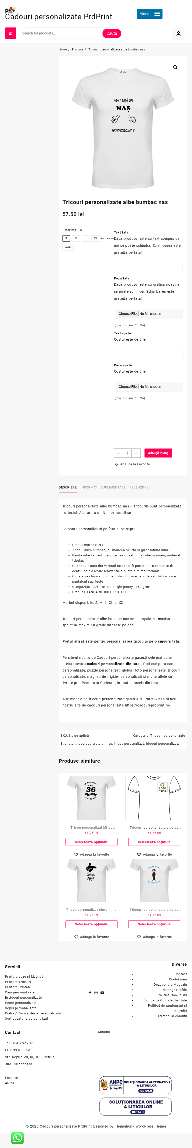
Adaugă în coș (158, 453)
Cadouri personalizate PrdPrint (58, 16)
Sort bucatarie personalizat (26, 1018)
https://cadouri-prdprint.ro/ (148, 705)
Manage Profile (175, 990)
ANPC (9, 1083)
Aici (139, 699)
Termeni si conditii (172, 1016)
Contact (180, 974)
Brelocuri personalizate (23, 997)
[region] (65, 1103)
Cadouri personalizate (115, 658)
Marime (73, 230)
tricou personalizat (129, 743)
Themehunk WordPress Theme (140, 1126)
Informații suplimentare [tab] (103, 487)
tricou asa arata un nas (94, 743)
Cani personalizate (19, 992)
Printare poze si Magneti (24, 976)
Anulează (107, 238)
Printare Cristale (18, 987)
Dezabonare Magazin (170, 984)
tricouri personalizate (163, 743)
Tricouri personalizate (167, 735)
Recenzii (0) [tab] (140, 487)
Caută (111, 33)
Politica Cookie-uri (172, 995)
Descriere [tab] (68, 487)
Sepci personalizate (20, 1008)
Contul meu (178, 979)
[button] (144, 14)
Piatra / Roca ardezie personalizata (33, 1013)
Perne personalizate (21, 1003)
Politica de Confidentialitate (164, 1000)
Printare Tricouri (18, 982)
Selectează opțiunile (91, 842)
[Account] (178, 33)
